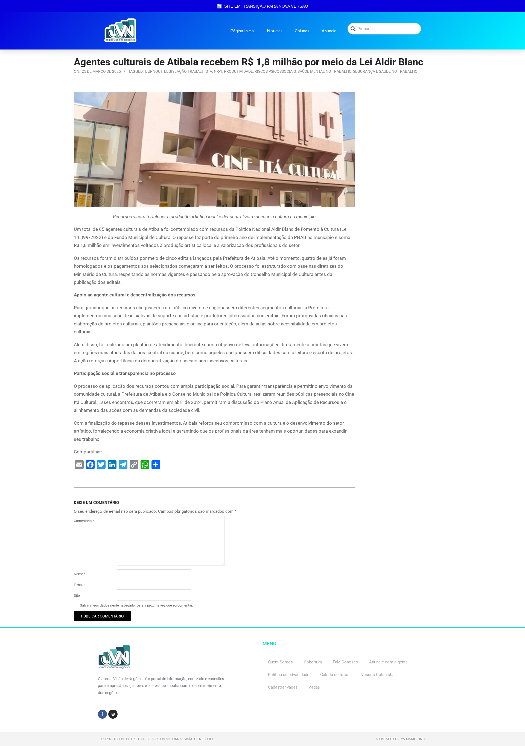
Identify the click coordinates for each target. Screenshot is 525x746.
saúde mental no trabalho (324, 71)
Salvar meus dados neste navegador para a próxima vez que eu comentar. (136, 605)
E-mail (80, 585)
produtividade (238, 71)
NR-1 (218, 71)
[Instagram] (113, 714)
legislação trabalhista (188, 71)
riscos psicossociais (275, 71)
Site (77, 595)
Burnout (153, 71)
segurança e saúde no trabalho (385, 71)
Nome (80, 574)
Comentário (84, 521)
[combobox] (384, 28)
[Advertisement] (407, 126)
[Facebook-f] (102, 714)
